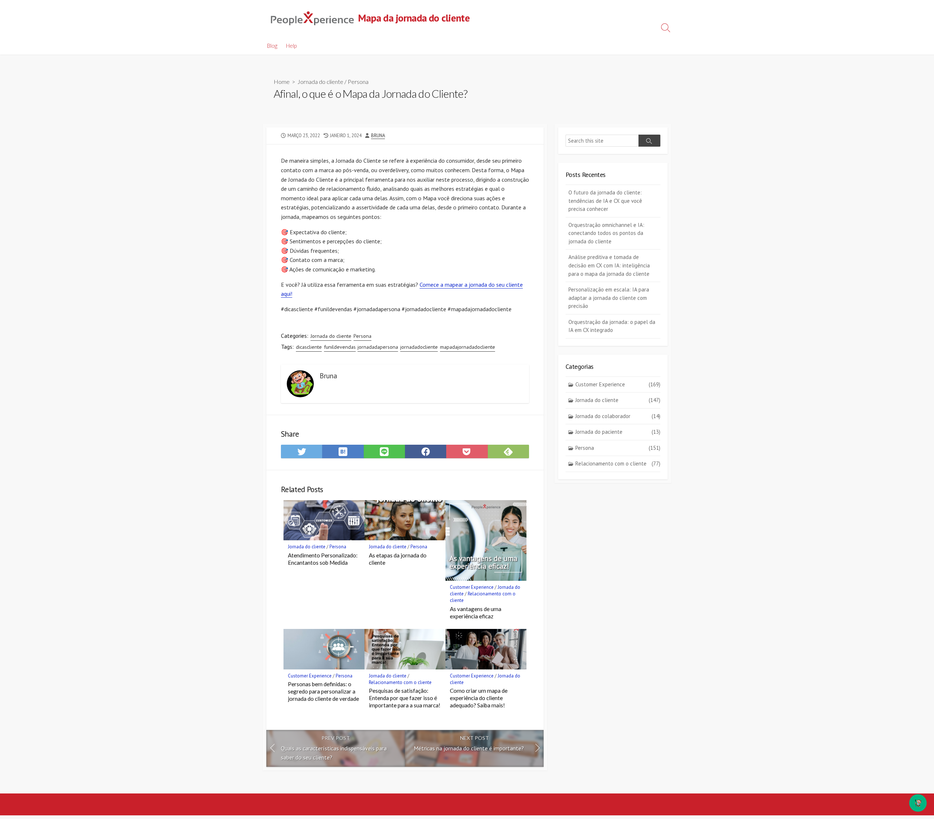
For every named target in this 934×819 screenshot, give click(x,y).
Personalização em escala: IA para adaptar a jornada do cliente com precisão (608, 297)
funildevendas (340, 347)
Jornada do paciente (617, 431)
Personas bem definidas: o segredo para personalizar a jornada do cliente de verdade (323, 691)
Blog (272, 45)
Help (291, 45)
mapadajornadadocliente (467, 347)
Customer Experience (472, 587)
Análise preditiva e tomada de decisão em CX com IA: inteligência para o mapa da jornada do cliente (609, 265)
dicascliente (309, 347)
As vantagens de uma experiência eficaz (475, 612)
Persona (358, 81)
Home (282, 81)
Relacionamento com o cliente (400, 682)
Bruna (378, 135)
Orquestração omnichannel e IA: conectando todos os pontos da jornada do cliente (606, 233)
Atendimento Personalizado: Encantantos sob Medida (323, 559)
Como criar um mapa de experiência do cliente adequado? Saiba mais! (478, 697)
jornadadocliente (419, 347)
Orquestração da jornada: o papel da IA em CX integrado (611, 326)
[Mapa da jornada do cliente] (312, 18)
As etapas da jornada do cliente (398, 559)
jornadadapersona (378, 347)
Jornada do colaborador (617, 416)
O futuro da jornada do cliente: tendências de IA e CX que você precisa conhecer (605, 200)
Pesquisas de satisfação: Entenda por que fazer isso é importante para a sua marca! (404, 697)
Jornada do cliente (320, 81)
